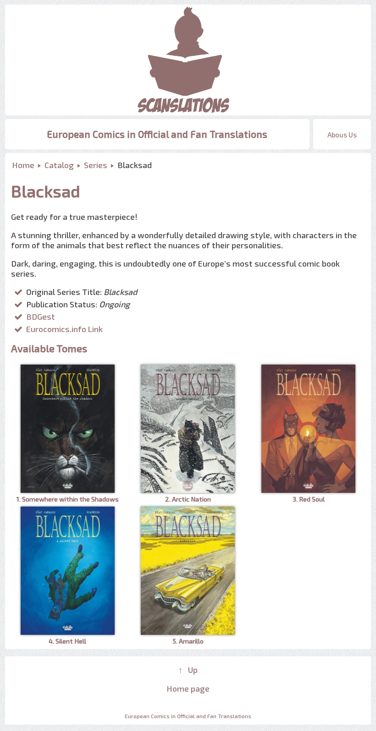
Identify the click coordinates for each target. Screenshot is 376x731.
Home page (188, 688)
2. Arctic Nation (188, 499)
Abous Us (342, 135)
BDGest (40, 316)
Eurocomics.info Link (64, 329)
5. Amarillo (188, 641)
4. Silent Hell (67, 641)
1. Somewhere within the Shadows (68, 499)
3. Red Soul (309, 499)
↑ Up (188, 670)
